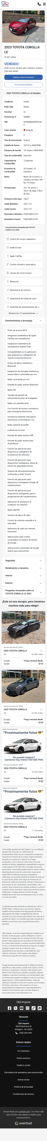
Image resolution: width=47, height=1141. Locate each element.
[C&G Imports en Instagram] (27, 1007)
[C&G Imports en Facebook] (8, 1007)
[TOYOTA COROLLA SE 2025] (23, 627)
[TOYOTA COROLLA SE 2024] (23, 745)
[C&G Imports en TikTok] (33, 1007)
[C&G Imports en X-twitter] (14, 1007)
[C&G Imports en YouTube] (20, 1007)
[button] (39, 4)
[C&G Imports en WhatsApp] (39, 1007)
